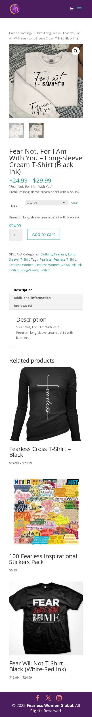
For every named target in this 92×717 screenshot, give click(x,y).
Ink (73, 265)
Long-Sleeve (52, 33)
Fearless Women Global (52, 265)
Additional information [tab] (32, 298)
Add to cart (43, 234)
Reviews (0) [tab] (23, 305)
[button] (76, 51)
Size (14, 205)
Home (13, 33)
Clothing (25, 33)
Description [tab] (23, 290)
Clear (74, 202)
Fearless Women (21, 265)
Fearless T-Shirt (64, 259)
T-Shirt (37, 33)
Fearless (60, 254)
